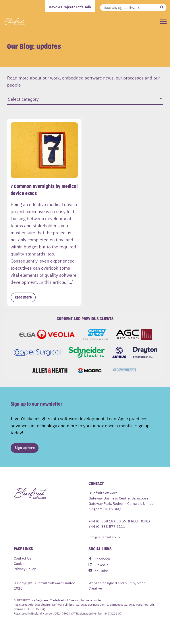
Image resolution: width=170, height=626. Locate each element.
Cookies (20, 563)
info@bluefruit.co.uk (104, 536)
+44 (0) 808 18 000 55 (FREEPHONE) (119, 520)
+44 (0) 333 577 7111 (107, 526)
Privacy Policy (25, 568)
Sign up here (25, 448)
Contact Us (22, 558)
